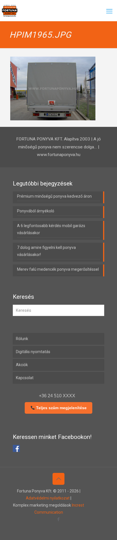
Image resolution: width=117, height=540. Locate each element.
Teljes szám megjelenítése (61, 407)
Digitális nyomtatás (33, 351)
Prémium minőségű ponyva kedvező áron (54, 196)
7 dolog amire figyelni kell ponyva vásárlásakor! (46, 251)
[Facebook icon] (59, 519)
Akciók (22, 364)
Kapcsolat (25, 377)
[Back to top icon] (58, 479)
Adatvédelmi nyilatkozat (48, 498)
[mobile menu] (109, 11)
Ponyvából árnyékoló (35, 211)
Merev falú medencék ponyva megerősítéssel (58, 269)
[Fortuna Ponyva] (9, 10)
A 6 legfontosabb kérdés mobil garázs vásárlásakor (51, 229)
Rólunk (22, 338)
